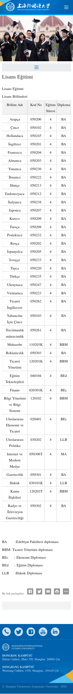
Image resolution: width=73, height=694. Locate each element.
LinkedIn (55, 631)
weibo (43, 631)
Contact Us (6, 631)
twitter (18, 631)
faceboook (31, 631)
